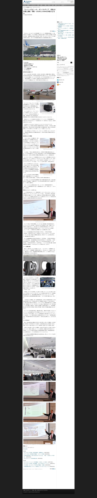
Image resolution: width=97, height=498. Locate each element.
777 (57, 75)
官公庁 (49, 5)
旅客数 (66, 67)
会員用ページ (64, 5)
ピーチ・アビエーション (60, 66)
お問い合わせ (46, 490)
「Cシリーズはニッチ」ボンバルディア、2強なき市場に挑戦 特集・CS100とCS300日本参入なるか (39, 11)
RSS (59, 84)
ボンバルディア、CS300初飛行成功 (30, 458)
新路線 (59, 75)
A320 (61, 74)
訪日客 (61, 67)
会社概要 (24, 490)
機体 (28, 5)
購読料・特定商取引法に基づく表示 (39, 490)
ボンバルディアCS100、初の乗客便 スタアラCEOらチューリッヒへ (36, 463)
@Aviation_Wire (61, 79)
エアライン (34, 5)
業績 (45, 5)
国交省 (60, 74)
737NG (65, 75)
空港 (38, 5)
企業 (53, 5)
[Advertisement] (65, 14)
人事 (60, 75)
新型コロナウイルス (70, 74)
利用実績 (59, 67)
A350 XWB (69, 66)
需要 (41, 5)
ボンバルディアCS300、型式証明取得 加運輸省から (34, 452)
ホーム (24, 5)
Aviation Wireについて (28, 490)
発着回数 (64, 67)
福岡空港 (62, 75)
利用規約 (33, 490)
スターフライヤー (65, 74)
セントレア (67, 75)
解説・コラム (57, 5)
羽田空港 (66, 69)
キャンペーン (66, 66)
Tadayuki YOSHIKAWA (28, 14)
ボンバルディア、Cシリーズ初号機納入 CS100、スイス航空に (35, 462)
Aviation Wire (61, 82)
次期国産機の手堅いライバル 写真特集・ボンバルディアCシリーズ (36, 466)
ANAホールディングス (70, 67)
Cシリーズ (25, 447)
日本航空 (66, 73)
